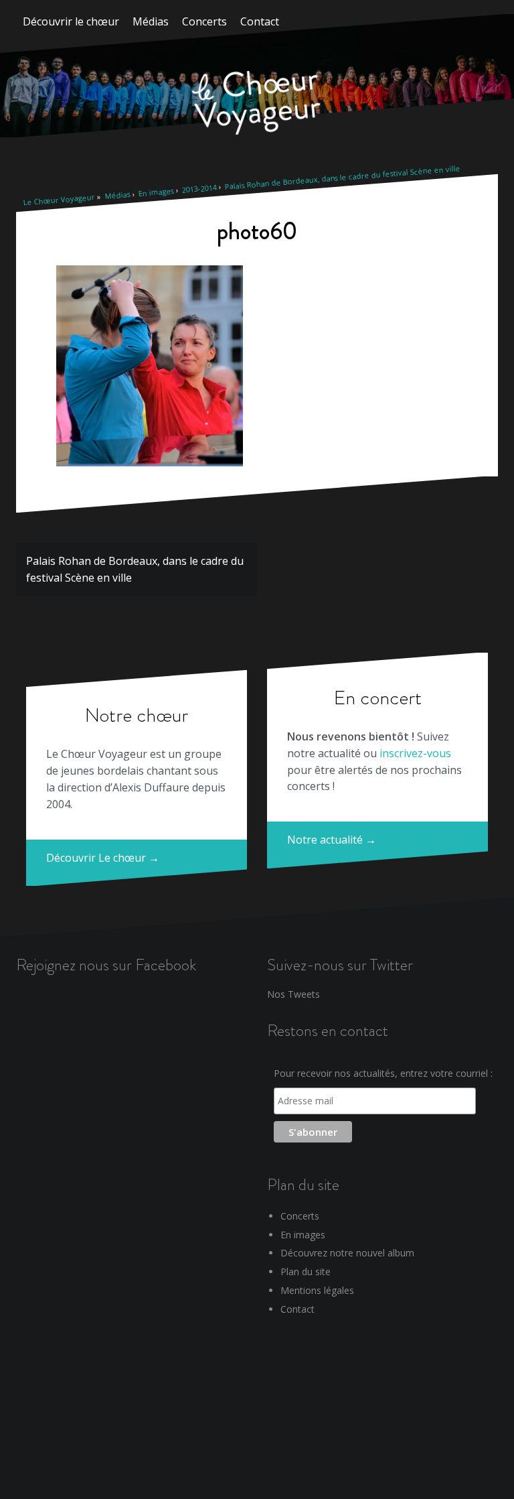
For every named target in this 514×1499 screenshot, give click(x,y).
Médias (151, 21)
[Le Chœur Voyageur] (257, 104)
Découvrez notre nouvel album (347, 1252)
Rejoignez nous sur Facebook (106, 965)
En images (156, 191)
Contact (259, 21)
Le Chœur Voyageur (59, 199)
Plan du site (305, 1271)
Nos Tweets (293, 994)
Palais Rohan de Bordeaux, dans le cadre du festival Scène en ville (342, 177)
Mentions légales (317, 1290)
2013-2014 (199, 188)
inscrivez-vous (415, 753)
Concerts (204, 21)
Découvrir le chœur (71, 21)
